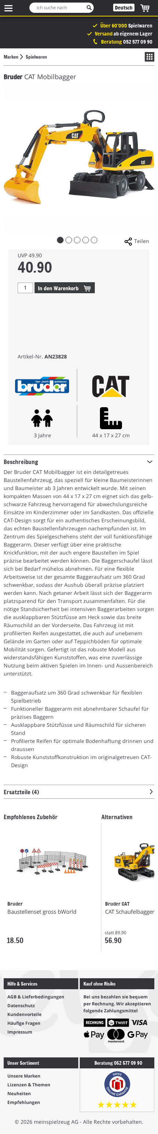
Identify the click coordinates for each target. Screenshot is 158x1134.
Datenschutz (21, 1005)
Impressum (19, 1032)
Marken (11, 56)
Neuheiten (19, 1093)
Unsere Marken (23, 1076)
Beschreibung (21, 461)
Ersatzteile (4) (21, 791)
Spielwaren (36, 56)
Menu (8, 8)
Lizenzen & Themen (28, 1085)
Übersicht (147, 57)
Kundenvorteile (24, 1014)
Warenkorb (59, 288)
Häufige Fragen (23, 1023)
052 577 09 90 (137, 41)
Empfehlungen (23, 1102)
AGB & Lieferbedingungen (35, 997)
